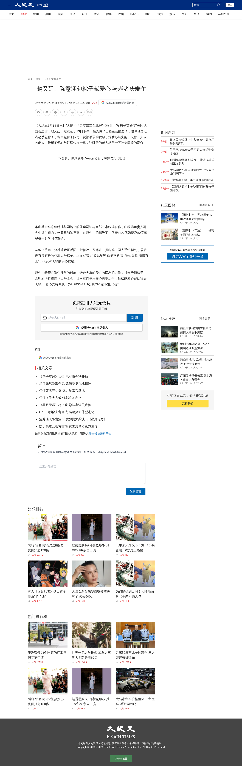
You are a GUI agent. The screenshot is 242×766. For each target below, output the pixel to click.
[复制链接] (63, 112)
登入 (230, 5)
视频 (121, 14)
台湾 (85, 14)
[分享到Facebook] (38, 113)
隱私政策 (119, 334)
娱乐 (172, 14)
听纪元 (134, 14)
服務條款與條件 (105, 334)
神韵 (209, 14)
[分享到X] (55, 113)
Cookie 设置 (121, 758)
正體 (39, 4)
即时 (24, 14)
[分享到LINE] (46, 113)
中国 (36, 14)
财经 (148, 14)
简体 (45, 4)
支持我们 (187, 403)
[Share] (30, 554)
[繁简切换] (89, 113)
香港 (97, 14)
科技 (160, 14)
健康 (109, 14)
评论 (72, 14)
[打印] (72, 113)
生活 (196, 14)
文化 (184, 14)
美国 (48, 14)
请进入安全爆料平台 (188, 256)
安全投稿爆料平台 (100, 433)
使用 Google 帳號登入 (94, 327)
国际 (60, 14)
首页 (12, 14)
